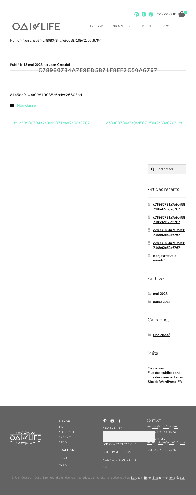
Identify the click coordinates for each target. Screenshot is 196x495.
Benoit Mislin (152, 477)
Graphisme (122, 26)
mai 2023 (160, 294)
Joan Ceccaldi (59, 65)
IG (136, 14)
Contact (154, 420)
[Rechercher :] (167, 169)
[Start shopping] (181, 14)
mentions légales (174, 477)
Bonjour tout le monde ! (164, 258)
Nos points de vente (119, 460)
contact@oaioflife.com (162, 426)
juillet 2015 (161, 302)
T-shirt (64, 427)
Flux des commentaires (165, 377)
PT (151, 14)
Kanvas (135, 477)
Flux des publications (164, 372)
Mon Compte (166, 14)
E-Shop (96, 26)
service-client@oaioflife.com (166, 442)
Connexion (156, 368)
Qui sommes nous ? (118, 452)
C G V (106, 467)
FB (144, 14)
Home (14, 40)
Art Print (66, 432)
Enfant (65, 437)
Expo (165, 26)
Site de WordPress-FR (165, 382)
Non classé (31, 40)
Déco (146, 26)
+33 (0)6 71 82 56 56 (161, 450)
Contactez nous (122, 444)
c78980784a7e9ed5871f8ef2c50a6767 (54, 122)
